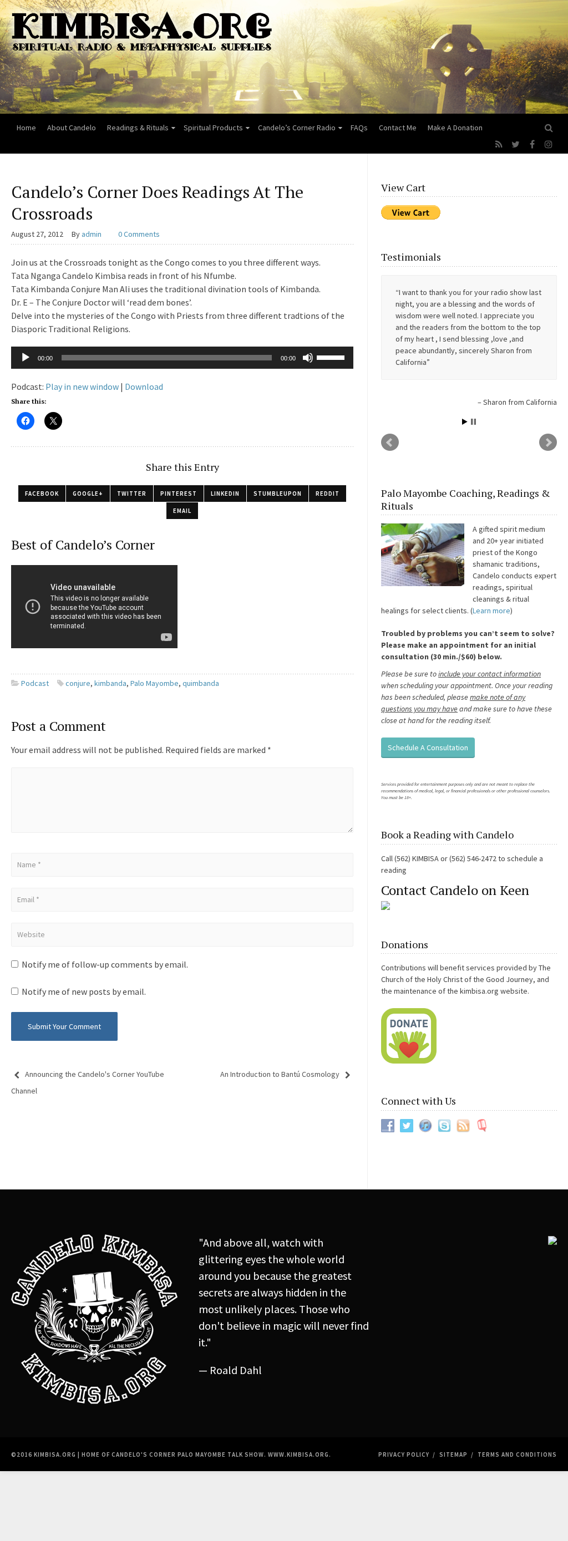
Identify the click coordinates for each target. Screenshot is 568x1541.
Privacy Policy (403, 1454)
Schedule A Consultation (428, 747)
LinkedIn (225, 493)
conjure (77, 683)
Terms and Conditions (517, 1454)
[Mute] (307, 357)
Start (465, 422)
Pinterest (178, 493)
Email (182, 511)
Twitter (131, 493)
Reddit (327, 493)
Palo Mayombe (154, 683)
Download (144, 386)
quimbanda (200, 683)
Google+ (88, 493)
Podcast (35, 683)
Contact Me (398, 128)
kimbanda (110, 683)
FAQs (359, 128)
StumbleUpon (277, 493)
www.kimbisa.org (298, 1454)
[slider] (332, 357)
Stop (473, 422)
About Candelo (71, 128)
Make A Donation (455, 128)
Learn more (491, 611)
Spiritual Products (213, 128)
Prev (390, 442)
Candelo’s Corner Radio (297, 128)
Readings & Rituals (138, 128)
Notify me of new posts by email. (84, 991)
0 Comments (139, 234)
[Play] (25, 357)
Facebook (42, 493)
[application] (182, 358)
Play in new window (82, 386)
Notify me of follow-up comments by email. (105, 964)
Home (26, 128)
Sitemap (453, 1454)
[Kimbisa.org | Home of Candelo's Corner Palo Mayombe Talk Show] (284, 57)
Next (548, 442)
